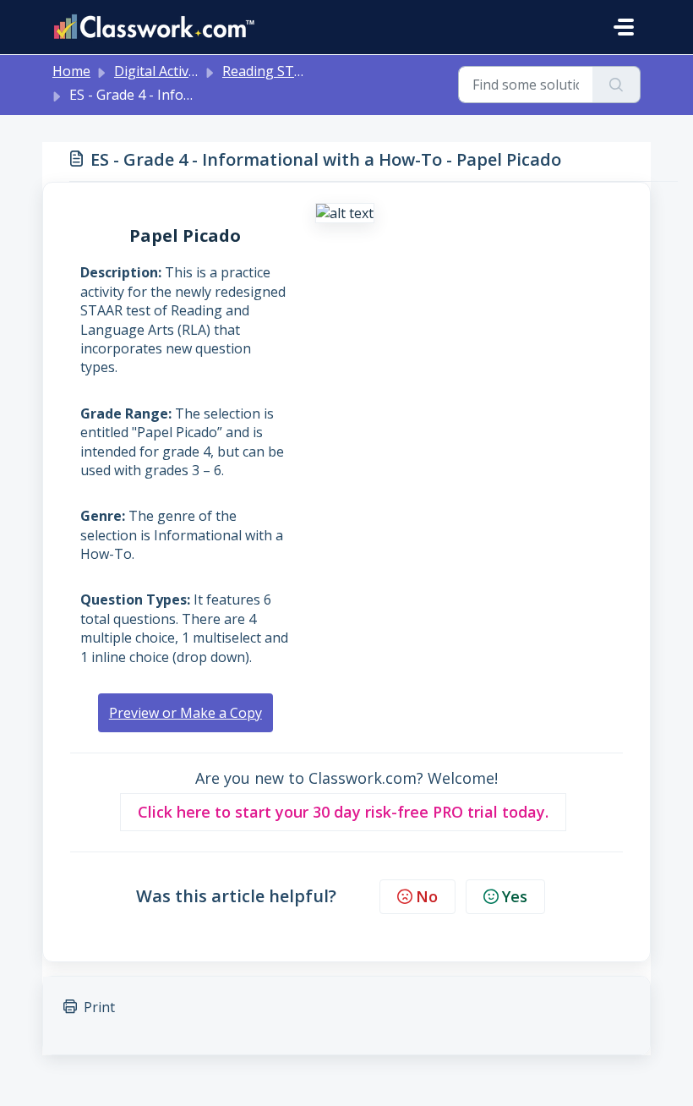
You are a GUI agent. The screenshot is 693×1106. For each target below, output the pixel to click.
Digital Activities (164, 71)
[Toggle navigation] (624, 27)
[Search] (616, 84)
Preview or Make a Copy (185, 713)
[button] (343, 812)
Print (99, 1007)
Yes (514, 896)
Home (71, 71)
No (427, 896)
